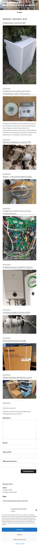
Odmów (19, 534)
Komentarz (7, 418)
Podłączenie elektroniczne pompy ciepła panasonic (17, 212)
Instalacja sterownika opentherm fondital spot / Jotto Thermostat (17, 92)
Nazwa (5, 443)
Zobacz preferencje (19, 539)
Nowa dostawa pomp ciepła (14, 341)
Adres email (7, 452)
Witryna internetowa (10, 461)
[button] (36, 510)
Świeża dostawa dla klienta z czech (17, 377)
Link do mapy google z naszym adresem (15, 500)
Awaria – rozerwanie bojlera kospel (17, 177)
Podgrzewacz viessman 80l (14, 23)
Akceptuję (19, 530)
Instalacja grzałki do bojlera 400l (16, 312)
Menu (20, 12)
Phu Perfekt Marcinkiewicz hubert (19, 4)
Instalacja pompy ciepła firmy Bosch (18, 267)
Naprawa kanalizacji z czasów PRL (17, 142)
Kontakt (17, 543)
